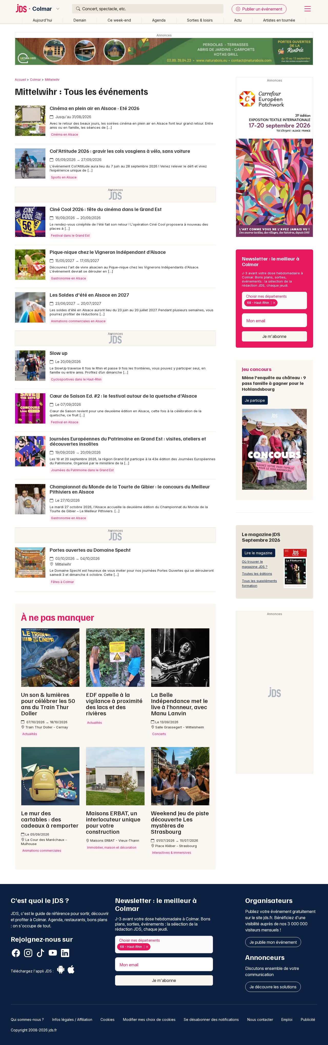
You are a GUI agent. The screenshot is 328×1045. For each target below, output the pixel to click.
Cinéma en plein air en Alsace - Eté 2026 (94, 107)
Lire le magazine (258, 553)
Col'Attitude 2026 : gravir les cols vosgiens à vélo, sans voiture (120, 150)
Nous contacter (260, 1019)
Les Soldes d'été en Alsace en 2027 (89, 294)
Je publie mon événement (273, 942)
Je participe (255, 400)
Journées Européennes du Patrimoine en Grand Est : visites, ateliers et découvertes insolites (128, 441)
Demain (80, 20)
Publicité (308, 1019)
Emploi (286, 1019)
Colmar (42, 9)
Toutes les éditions (257, 573)
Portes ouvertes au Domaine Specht (90, 549)
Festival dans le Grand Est (70, 235)
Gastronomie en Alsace (68, 278)
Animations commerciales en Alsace (78, 321)
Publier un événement (261, 9)
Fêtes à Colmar (62, 582)
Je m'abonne (274, 336)
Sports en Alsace (64, 177)
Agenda (159, 20)
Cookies (107, 1019)
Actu (238, 20)
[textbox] (279, 303)
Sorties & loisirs (200, 20)
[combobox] (274, 300)
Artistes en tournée (279, 20)
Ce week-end (119, 20)
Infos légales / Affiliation (72, 1019)
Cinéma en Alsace (64, 134)
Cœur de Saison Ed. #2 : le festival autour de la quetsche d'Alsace (123, 395)
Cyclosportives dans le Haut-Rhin (76, 379)
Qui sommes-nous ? (27, 1019)
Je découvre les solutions (273, 986)
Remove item (274, 303)
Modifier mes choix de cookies (149, 1019)
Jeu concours (274, 379)
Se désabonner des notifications (211, 1019)
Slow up (58, 352)
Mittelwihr (52, 80)
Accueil (20, 80)
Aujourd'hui (42, 20)
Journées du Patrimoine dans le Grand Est (82, 470)
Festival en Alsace (64, 422)
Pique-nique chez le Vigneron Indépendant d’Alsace (108, 251)
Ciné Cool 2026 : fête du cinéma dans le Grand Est (106, 209)
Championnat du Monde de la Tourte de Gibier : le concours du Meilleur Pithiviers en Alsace (130, 489)
